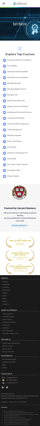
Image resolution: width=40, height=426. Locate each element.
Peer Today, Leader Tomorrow (17, 164)
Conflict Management (14, 129)
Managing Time (12, 95)
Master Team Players (14, 141)
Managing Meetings (14, 83)
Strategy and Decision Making (17, 106)
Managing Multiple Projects (16, 89)
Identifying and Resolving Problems (19, 112)
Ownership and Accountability (17, 77)
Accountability (12, 66)
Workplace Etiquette (14, 135)
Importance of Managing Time (17, 153)
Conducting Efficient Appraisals (18, 124)
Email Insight (11, 147)
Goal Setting (11, 158)
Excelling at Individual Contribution (19, 60)
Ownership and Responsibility (17, 71)
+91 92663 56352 (11, 380)
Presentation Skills (13, 170)
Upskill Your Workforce (9, 310)
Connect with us (6, 374)
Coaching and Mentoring (15, 118)
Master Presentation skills (16, 100)
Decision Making (13, 176)
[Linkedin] (7, 387)
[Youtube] (2, 387)
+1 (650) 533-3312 (12, 383)
